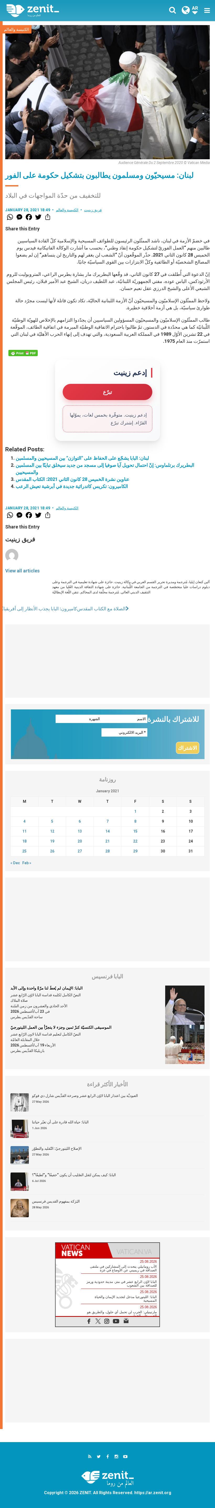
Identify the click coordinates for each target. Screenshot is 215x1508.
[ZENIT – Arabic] (60, 10)
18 (24, 841)
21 (107, 841)
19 (52, 841)
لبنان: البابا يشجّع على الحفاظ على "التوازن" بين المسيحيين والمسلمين (82, 458)
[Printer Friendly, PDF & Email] (23, 353)
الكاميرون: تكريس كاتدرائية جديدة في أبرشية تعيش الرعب (72, 486)
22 (135, 841)
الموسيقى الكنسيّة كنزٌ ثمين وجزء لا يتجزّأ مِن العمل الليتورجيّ (60, 1027)
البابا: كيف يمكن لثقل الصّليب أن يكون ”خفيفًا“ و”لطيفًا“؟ (74, 1175)
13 (80, 831)
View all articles (22, 570)
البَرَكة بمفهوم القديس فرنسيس (56, 1201)
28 (107, 851)
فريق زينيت (93, 210)
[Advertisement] (107, 661)
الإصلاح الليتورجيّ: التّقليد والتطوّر (57, 1148)
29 (135, 851)
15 (135, 831)
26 (52, 851)
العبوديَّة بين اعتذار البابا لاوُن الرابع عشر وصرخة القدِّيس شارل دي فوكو (85, 1096)
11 (24, 831)
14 (107, 831)
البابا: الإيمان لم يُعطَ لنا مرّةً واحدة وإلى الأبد (46, 988)
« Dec (15, 863)
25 (24, 851)
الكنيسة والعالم (16, 29)
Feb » (26, 863)
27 (80, 851)
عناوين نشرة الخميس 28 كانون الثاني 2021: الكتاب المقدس (73, 479)
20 (80, 841)
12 (52, 831)
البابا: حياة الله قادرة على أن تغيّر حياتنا (60, 1122)
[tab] (82, 1250)
